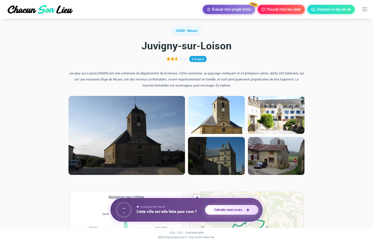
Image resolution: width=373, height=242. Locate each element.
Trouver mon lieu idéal (283, 9)
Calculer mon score (229, 209)
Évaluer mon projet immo (232, 8)
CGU (172, 232)
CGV (180, 232)
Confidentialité (194, 232)
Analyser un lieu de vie (333, 9)
